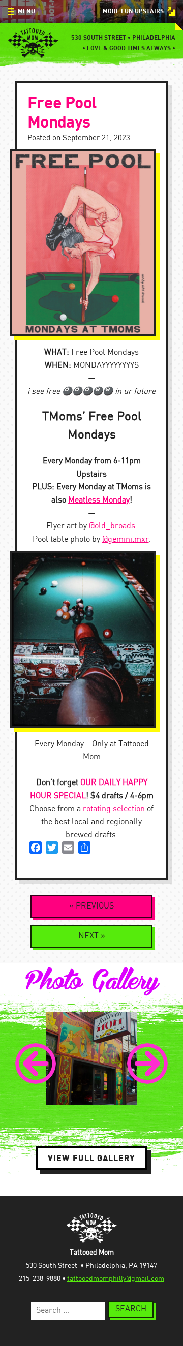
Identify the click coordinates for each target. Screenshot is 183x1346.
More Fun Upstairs (133, 11)
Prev (35, 1063)
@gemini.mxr (125, 539)
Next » (91, 936)
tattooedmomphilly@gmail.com (115, 1278)
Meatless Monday (99, 500)
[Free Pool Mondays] (91, 242)
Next (147, 1063)
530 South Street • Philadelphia (123, 38)
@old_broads (112, 526)
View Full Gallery (91, 1158)
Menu (26, 11)
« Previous (91, 906)
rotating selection (114, 809)
